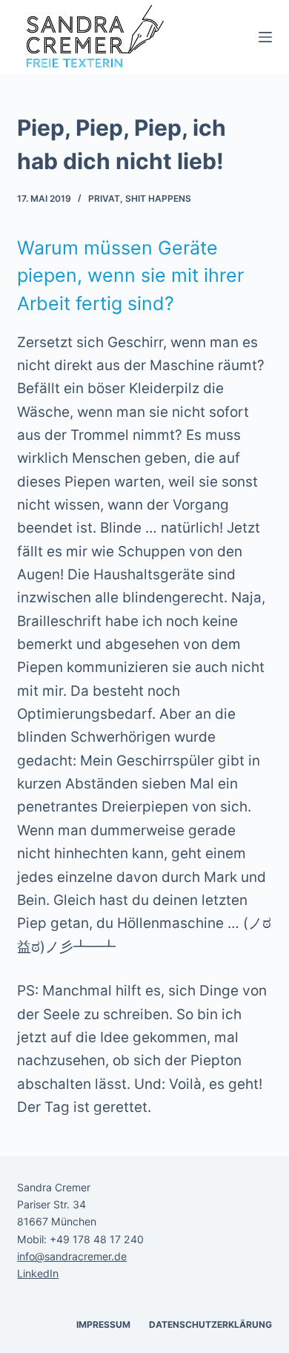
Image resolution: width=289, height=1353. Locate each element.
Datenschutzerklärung (210, 1324)
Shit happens (158, 198)
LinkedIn (38, 1273)
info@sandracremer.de (72, 1256)
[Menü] (265, 37)
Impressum (103, 1324)
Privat (104, 198)
